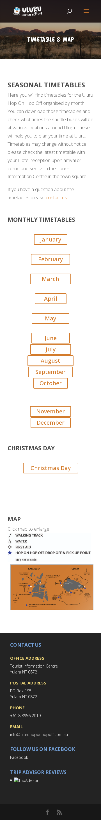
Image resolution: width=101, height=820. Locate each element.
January (50, 239)
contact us (56, 197)
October (51, 383)
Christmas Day (51, 468)
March (50, 279)
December (51, 422)
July (51, 349)
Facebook (19, 757)
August (50, 360)
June (51, 338)
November (50, 411)
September (50, 372)
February (50, 259)
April (50, 298)
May (50, 318)
